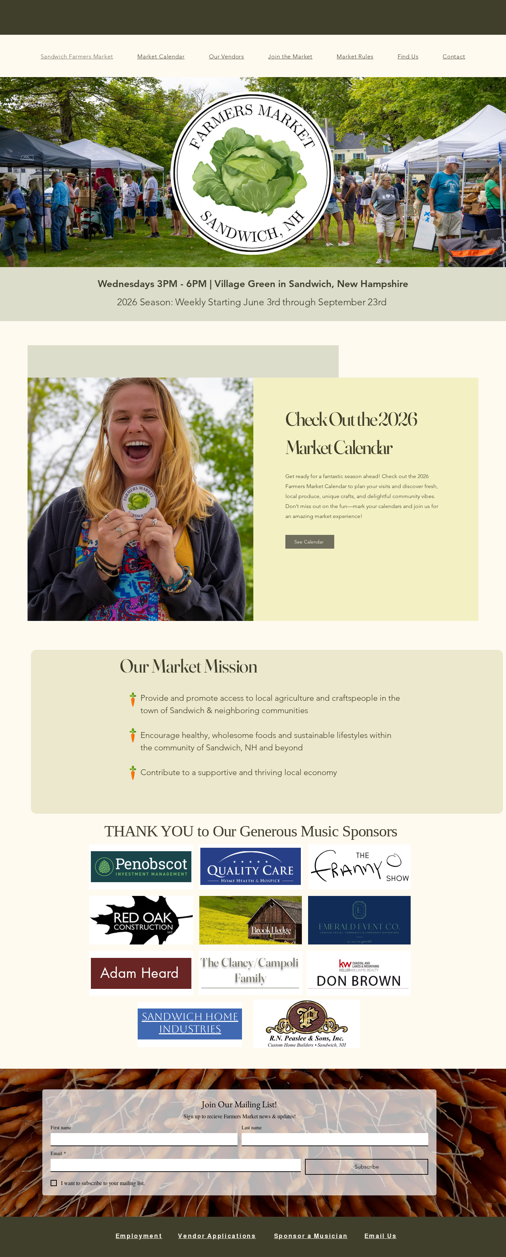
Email (58, 1153)
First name (61, 1127)
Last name (252, 1127)
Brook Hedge (271, 930)
